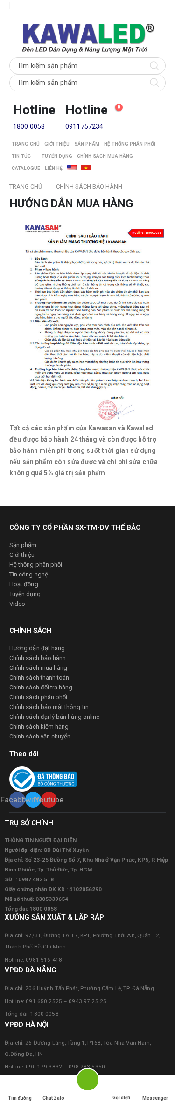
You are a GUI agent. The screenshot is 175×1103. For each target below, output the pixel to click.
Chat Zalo (53, 1098)
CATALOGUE (26, 168)
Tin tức (21, 156)
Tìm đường (20, 1098)
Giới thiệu (57, 144)
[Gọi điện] (121, 1081)
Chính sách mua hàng (105, 156)
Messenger (155, 1098)
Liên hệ (54, 168)
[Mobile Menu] (12, 17)
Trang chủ (26, 144)
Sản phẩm (86, 144)
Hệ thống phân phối (129, 144)
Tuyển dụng (57, 156)
